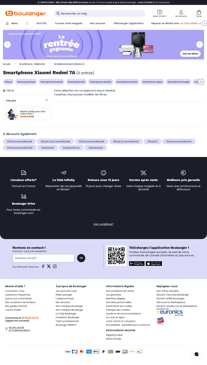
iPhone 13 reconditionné (91, 141)
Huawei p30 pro (71, 147)
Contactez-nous (14, 291)
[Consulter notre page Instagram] (55, 267)
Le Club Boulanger (66, 313)
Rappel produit (114, 335)
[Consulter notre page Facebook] (43, 267)
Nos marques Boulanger (69, 306)
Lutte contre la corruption (121, 321)
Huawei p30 (47, 147)
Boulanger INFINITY (66, 325)
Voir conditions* (103, 224)
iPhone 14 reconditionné (126, 141)
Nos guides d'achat (16, 306)
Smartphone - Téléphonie (32, 63)
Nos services (63, 302)
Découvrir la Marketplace (171, 302)
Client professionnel (67, 321)
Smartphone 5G (76, 81)
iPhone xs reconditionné (19, 147)
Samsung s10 (96, 147)
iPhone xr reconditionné (178, 141)
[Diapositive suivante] (201, 82)
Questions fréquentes (17, 294)
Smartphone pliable (100, 81)
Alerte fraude (113, 338)
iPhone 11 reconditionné (19, 141)
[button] (204, 23)
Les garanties (113, 294)
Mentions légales (115, 298)
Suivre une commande (18, 298)
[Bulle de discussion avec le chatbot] (196, 354)
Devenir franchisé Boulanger (173, 294)
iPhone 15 (152, 141)
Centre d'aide (13, 309)
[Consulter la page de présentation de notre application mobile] (137, 263)
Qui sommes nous (66, 291)
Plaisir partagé (64, 294)
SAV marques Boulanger (69, 309)
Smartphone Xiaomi (127, 81)
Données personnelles (118, 302)
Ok (81, 258)
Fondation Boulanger (67, 317)
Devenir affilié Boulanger (171, 298)
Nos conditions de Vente (120, 291)
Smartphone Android (52, 81)
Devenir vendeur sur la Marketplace (177, 306)
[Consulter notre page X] (49, 267)
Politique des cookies (118, 309)
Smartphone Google (178, 81)
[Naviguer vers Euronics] (179, 312)
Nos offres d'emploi (168, 291)
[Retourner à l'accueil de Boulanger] (25, 13)
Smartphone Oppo (152, 81)
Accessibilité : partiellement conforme (128, 325)
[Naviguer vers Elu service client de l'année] (179, 321)
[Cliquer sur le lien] (103, 44)
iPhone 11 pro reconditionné (55, 141)
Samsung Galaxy (26, 81)
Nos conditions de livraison (20, 302)
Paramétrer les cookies (119, 306)
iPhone (8, 81)
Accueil (6, 63)
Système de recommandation (123, 313)
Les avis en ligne (115, 317)
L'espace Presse (65, 298)
